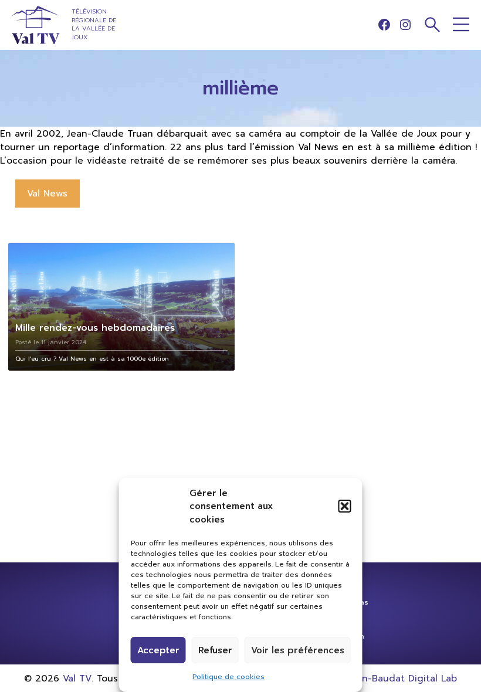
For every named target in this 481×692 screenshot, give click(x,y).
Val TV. (78, 678)
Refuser (215, 650)
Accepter (158, 650)
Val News (47, 193)
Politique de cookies (228, 676)
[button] (345, 506)
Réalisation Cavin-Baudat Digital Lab (373, 678)
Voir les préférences (297, 650)
